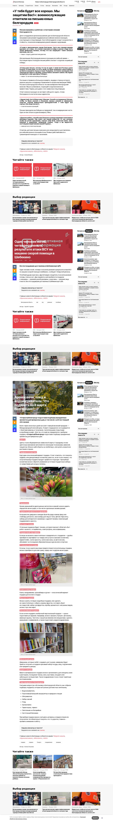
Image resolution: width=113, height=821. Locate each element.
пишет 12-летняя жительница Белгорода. (34, 76)
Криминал (71, 5)
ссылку (42, 143)
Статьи (42, 5)
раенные (49, 302)
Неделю (89, 11)
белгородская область (26, 302)
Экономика (55, 5)
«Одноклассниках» (26, 151)
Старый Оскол (29, 5)
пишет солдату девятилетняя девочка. (33, 54)
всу (43, 302)
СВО (61, 5)
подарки (23, 742)
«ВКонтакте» (38, 151)
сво (37, 302)
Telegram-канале (59, 149)
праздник (58, 742)
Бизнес (36, 5)
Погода (65, 5)
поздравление (48, 742)
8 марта (39, 742)
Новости (15, 5)
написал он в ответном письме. (31, 126)
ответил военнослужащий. (30, 106)
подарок (31, 742)
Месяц (96, 11)
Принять (95, 818)
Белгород (21, 5)
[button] (94, 62)
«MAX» (45, 151)
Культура (48, 5)
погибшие (58, 302)
